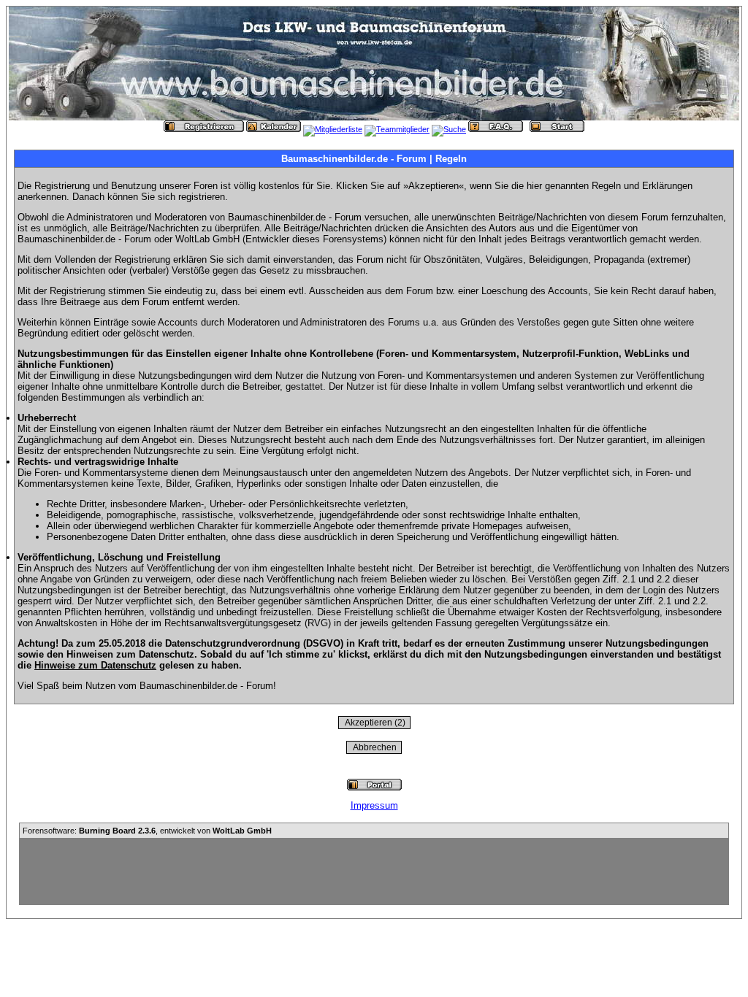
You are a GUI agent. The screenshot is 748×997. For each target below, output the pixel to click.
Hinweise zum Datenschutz (95, 665)
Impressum (374, 805)
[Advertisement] (374, 871)
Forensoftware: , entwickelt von (147, 830)
